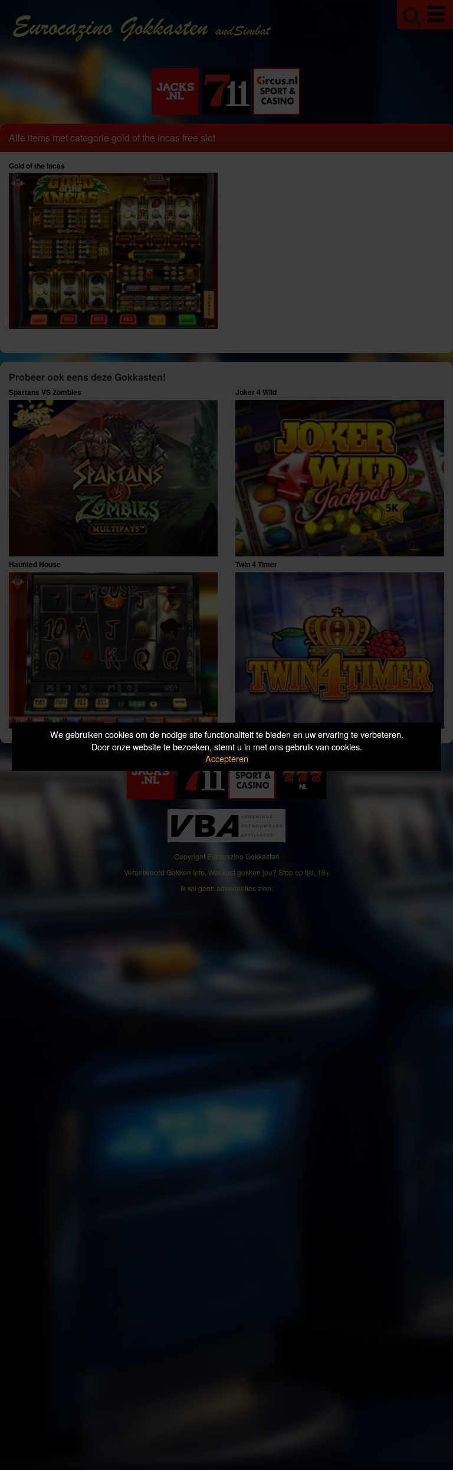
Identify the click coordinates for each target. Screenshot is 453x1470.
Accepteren (226, 758)
